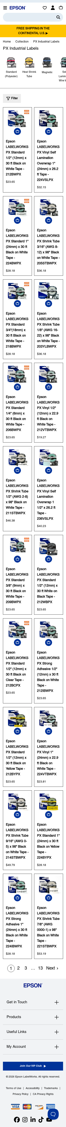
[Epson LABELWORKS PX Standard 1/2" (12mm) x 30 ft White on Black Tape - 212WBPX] (48, 546)
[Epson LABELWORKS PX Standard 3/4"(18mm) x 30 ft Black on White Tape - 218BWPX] (17, 290)
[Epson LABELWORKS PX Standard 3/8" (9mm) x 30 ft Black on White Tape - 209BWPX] (17, 546)
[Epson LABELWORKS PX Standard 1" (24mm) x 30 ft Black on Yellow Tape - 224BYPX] (48, 801)
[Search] (58, 17)
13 (40, 968)
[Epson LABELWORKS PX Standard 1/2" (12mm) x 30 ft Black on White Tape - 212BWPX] (17, 118)
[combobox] (33, 17)
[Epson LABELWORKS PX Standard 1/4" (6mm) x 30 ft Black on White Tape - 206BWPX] (17, 374)
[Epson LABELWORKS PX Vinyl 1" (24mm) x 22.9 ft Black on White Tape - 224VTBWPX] (48, 718)
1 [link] (11, 969)
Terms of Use (13, 1088)
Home (7, 42)
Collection (22, 42)
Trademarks (51, 1088)
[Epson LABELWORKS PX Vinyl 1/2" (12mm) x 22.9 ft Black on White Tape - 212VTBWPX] (48, 374)
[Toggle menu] (5, 7)
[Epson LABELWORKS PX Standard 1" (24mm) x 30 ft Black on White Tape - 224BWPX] (17, 207)
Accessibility (33, 1088)
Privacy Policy (20, 1094)
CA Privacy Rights (43, 1094)
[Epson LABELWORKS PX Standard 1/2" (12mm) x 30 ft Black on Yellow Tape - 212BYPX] (17, 718)
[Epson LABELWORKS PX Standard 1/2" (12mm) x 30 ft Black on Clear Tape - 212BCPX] (17, 629)
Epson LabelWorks (26, 1077)
